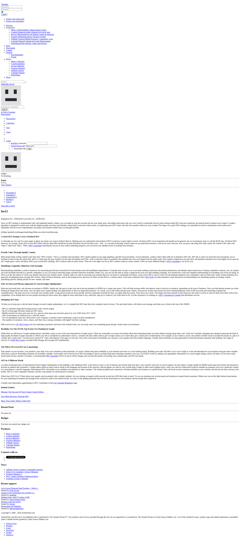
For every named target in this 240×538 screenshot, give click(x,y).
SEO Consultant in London (170, 295)
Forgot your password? (15, 19)
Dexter (12, 504)
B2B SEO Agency (18, 340)
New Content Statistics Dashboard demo (22, 476)
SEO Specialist (52, 356)
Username (22, 143)
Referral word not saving (11, 502)
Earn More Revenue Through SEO (15, 396)
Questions (10, 195)
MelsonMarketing (17, 508)
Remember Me (20, 149)
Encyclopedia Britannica (63, 383)
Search (4, 110)
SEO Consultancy (174, 261)
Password (29, 146)
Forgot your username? (15, 21)
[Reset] (26, 82)
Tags (8, 202)
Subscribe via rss (7, 84)
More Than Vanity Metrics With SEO (15, 401)
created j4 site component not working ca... (18, 493)
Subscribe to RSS (8, 206)
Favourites (11, 193)
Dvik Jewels (14, 490)
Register (5, 4)
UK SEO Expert (22, 324)
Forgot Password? (18, 146)
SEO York (150, 277)
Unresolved (11, 197)
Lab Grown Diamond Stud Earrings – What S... (20, 488)
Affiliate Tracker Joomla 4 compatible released (24, 470)
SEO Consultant (35, 246)
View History (6, 185)
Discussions (5, 114)
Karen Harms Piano (17, 499)
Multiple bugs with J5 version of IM (15, 497)
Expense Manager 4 (14, 474)
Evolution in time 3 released (17, 479)
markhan (13, 495)
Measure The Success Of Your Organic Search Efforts (22, 392)
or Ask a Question (8, 112)
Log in (4, 15)
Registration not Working (11, 506)
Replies (9, 199)
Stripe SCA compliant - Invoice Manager (22, 472)
